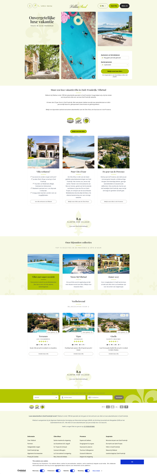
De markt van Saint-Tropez (114, 444)
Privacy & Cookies (32, 457)
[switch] (58, 470)
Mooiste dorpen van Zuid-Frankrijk (116, 440)
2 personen (107, 65)
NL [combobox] (103, 6)
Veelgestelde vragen (33, 447)
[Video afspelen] (93, 76)
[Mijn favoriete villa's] (35, 5)
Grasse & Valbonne (86, 453)
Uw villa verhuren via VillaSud (43, 201)
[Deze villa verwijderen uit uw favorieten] (57, 315)
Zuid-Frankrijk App (33, 450)
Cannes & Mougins (59, 450)
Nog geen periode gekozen (112, 58)
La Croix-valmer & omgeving (62, 453)
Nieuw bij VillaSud (111, 450)
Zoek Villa (114, 6)
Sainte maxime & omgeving (62, 440)
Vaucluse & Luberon (86, 447)
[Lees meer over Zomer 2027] (113, 272)
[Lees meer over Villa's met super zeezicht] (43, 272)
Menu (124, 6)
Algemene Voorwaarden (35, 453)
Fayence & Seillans (85, 440)
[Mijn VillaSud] (29, 5)
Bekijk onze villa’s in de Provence (113, 201)
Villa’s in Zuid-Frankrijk (113, 447)
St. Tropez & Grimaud (60, 447)
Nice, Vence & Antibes (60, 457)
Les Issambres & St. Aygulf (62, 444)
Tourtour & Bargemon (87, 450)
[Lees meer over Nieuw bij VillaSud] (78, 272)
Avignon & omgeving (86, 457)
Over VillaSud (31, 440)
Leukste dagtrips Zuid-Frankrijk (115, 453)
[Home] (78, 5)
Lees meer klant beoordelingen (78, 226)
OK (132, 462)
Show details (96, 470)
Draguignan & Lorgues (87, 444)
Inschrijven (119, 397)
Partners (30, 444)
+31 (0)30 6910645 (89, 426)
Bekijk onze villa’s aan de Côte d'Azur (78, 201)
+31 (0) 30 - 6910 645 (46, 6)
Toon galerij (51, 332)
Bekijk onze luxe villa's (115, 71)
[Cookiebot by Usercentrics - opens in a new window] (22, 471)
